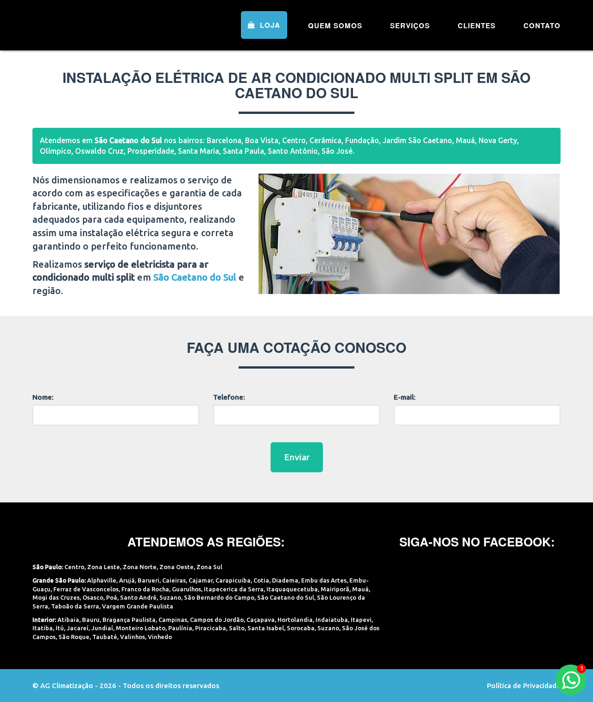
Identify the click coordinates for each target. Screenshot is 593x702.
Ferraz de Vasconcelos (86, 589)
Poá (111, 597)
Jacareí (77, 628)
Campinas (172, 619)
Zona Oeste (176, 567)
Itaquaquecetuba (292, 589)
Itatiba (42, 628)
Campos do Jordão (217, 619)
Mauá (360, 589)
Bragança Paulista (129, 619)
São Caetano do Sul (285, 597)
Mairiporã (335, 589)
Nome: (43, 397)
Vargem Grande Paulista (137, 606)
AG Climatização (91, 24)
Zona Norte (140, 567)
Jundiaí (102, 628)
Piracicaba (210, 628)
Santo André (138, 597)
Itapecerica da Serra (234, 589)
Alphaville (101, 580)
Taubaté (104, 636)
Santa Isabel (265, 628)
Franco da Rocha (145, 589)
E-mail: (405, 397)
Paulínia (180, 628)
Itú (60, 628)
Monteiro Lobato (140, 628)
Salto (237, 628)
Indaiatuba (331, 619)
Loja (269, 25)
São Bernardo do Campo (219, 597)
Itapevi (361, 619)
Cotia (261, 580)
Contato (542, 25)
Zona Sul (209, 567)
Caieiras (174, 580)
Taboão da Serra (75, 606)
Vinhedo (160, 636)
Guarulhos (186, 589)
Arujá (127, 580)
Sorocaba (301, 628)
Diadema (285, 580)
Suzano (170, 597)
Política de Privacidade (524, 685)
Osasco (92, 597)
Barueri (148, 580)
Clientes (477, 25)
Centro (74, 567)
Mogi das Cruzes (56, 597)
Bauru (91, 619)
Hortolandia (295, 619)
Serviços (410, 25)
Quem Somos (335, 25)
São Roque (73, 636)
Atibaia (68, 619)
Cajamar (201, 580)
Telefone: (229, 397)
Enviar (296, 457)
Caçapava (260, 619)
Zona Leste (103, 567)
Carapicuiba (233, 580)
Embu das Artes (324, 580)
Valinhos (132, 636)
